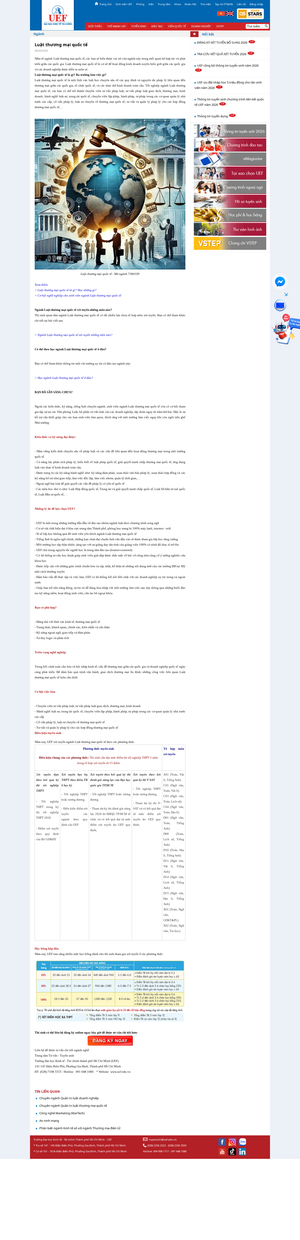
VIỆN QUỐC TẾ (177, 26)
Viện (151, 4)
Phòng (140, 4)
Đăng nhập (256, 4)
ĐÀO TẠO (157, 26)
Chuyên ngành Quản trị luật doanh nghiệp (69, 1098)
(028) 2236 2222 (156, 1145)
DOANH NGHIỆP (201, 26)
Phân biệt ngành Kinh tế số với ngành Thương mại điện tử (79, 1128)
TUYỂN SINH (138, 26)
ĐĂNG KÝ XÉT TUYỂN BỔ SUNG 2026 (222, 42)
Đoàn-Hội (190, 4)
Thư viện (205, 4)
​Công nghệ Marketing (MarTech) (62, 1113)
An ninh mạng (49, 1120)
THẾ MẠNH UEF (116, 26)
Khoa (177, 4)
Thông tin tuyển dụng (213, 116)
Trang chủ (105, 4)
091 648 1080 (179, 1151)
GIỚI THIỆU (95, 26)
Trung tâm (164, 4)
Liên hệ (241, 4)
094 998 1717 (161, 1151)
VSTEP (220, 26)
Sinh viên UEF (124, 4)
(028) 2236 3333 (177, 1145)
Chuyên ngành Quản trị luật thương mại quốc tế (73, 1105)
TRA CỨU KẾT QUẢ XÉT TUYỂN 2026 (222, 54)
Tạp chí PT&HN (224, 4)
